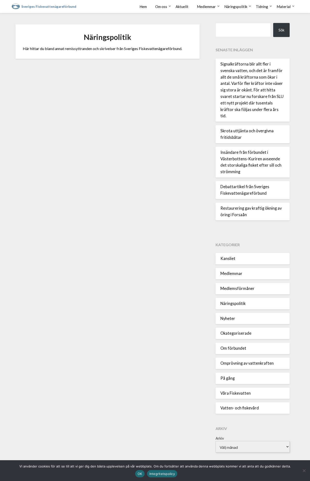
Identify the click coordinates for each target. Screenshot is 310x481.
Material (284, 6)
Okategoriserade (235, 333)
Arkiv (220, 438)
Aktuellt (182, 6)
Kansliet (227, 258)
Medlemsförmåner (237, 288)
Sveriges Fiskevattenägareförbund (48, 6)
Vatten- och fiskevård (239, 408)
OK (140, 474)
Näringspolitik (235, 6)
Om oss (161, 6)
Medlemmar (206, 6)
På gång (227, 378)
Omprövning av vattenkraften (247, 363)
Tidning (262, 6)
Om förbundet (233, 348)
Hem (143, 6)
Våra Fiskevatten (235, 393)
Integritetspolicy (162, 474)
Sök (281, 30)
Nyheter (227, 318)
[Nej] (304, 470)
